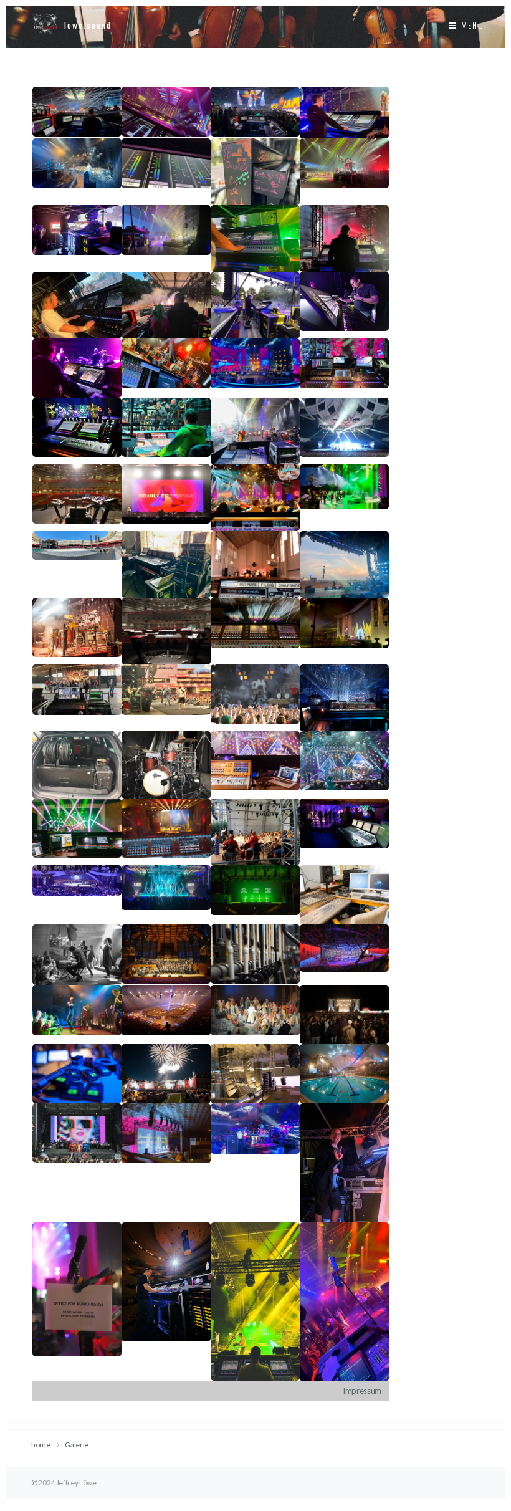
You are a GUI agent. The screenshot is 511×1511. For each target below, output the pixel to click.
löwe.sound (88, 25)
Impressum (362, 1391)
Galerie (76, 1444)
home (40, 1444)
